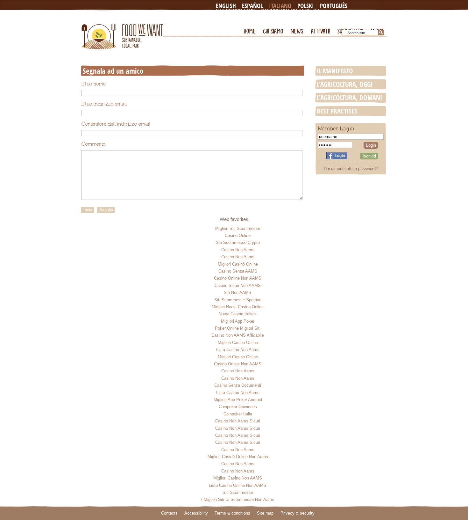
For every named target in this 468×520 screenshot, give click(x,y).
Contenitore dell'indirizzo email (115, 124)
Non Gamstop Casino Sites (247, 15)
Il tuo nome (93, 83)
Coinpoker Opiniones (238, 406)
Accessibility (196, 513)
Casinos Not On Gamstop (290, 10)
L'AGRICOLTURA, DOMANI (349, 97)
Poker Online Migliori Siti (237, 328)
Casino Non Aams (235, 10)
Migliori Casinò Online (238, 264)
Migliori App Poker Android (238, 399)
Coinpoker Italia (237, 414)
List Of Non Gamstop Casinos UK (253, 20)
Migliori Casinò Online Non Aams (238, 456)
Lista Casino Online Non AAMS (237, 485)
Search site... (357, 33)
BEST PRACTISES (337, 110)
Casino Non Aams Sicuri (237, 421)
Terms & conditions (232, 513)
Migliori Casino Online (238, 342)
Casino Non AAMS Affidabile (237, 335)
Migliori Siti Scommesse (237, 228)
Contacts (169, 513)
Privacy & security (297, 513)
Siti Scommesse (238, 492)
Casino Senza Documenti (237, 385)
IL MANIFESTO (335, 70)
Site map (265, 513)
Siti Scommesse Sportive (237, 299)
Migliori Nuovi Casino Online (238, 306)
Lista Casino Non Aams (237, 349)
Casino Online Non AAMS (237, 278)
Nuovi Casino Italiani (238, 313)
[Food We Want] (122, 29)
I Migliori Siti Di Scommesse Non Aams (237, 499)
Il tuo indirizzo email (104, 103)
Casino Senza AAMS (237, 271)
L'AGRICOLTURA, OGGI (344, 84)
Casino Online (238, 235)
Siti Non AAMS (238, 292)
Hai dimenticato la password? (351, 168)
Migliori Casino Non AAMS (237, 478)
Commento (93, 144)
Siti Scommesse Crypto (238, 242)
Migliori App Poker (237, 321)
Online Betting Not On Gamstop (321, 15)
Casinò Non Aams (237, 463)
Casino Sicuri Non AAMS (238, 285)
